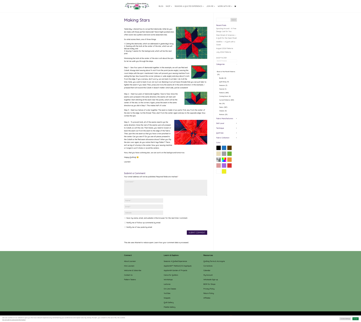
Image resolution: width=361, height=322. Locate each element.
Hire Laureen (129, 266)
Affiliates (206, 298)
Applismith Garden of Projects (175, 270)
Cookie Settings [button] (345, 318)
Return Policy (208, 293)
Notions (223, 114)
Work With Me (224, 6)
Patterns (224, 93)
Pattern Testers (130, 279)
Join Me (209, 6)
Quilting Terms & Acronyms (214, 261)
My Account (208, 275)
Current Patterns (226, 100)
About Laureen (130, 261)
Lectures (167, 284)
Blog (161, 6)
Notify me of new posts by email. (139, 227)
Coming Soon (225, 96)
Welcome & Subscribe (132, 270)
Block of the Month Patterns (226, 73)
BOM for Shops (209, 284)
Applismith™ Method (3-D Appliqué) (177, 266)
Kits (222, 103)
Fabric (223, 107)
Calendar (206, 270)
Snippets (167, 298)
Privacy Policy (208, 289)
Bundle (222, 78)
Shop (168, 6)
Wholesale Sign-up (210, 279)
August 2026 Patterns (224, 48)
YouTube (167, 293)
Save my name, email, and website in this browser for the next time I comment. (157, 218)
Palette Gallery (169, 307)
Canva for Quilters (171, 275)
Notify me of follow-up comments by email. (143, 223)
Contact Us (128, 275)
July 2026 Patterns (223, 52)
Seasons (223, 85)
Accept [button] (356, 318)
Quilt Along (224, 82)
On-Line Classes (170, 289)
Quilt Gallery (169, 302)
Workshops (168, 279)
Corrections (207, 266)
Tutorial (222, 89)
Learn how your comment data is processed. (171, 242)
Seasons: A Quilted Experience (188, 6)
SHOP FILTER (221, 58)
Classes (223, 111)
